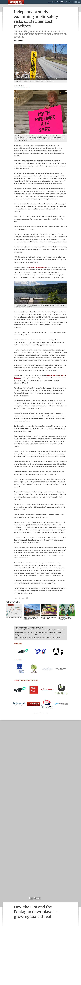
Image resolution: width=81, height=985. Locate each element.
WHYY (56, 630)
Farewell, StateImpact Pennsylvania (14, 617)
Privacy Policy (44, 713)
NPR (62, 1)
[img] (14, 610)
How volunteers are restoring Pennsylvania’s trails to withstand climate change (66, 618)
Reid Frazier (38, 632)
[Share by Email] (23, 598)
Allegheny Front (20, 632)
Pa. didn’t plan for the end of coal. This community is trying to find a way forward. (31, 618)
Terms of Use (36, 713)
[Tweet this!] (16, 598)
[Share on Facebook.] (20, 598)
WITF (51, 630)
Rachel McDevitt (48, 632)
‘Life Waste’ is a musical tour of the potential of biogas (48, 618)
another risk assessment (37, 267)
